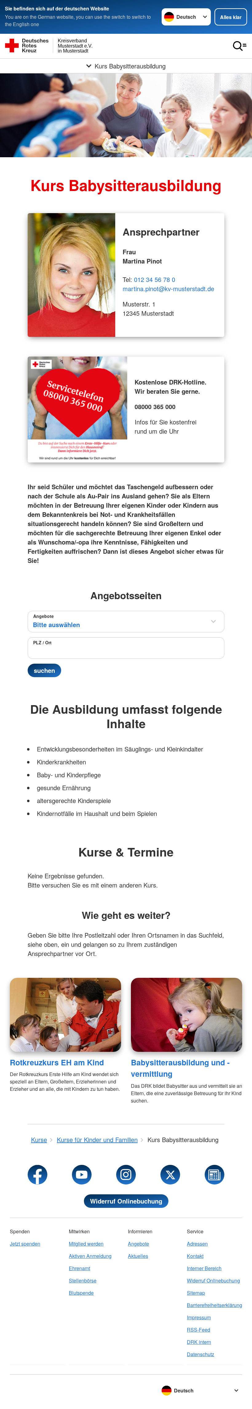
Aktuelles (138, 1255)
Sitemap (196, 1292)
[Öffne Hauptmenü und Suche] (239, 46)
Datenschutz (200, 1354)
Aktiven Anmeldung (90, 1255)
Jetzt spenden (25, 1243)
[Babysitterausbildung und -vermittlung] (186, 1015)
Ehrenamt (79, 1268)
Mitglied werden (86, 1243)
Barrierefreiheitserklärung (214, 1305)
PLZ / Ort (42, 642)
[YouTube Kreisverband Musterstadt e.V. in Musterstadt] (82, 1175)
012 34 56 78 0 (154, 279)
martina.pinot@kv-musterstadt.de (168, 288)
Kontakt (195, 1255)
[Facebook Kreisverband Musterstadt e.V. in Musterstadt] (37, 1175)
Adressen (197, 1243)
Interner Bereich (204, 1268)
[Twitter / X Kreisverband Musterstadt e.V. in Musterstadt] (170, 1175)
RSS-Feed (198, 1329)
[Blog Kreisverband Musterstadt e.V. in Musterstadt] (214, 1175)
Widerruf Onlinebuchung (126, 1200)
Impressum (199, 1317)
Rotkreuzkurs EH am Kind (57, 1062)
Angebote (43, 616)
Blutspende (81, 1292)
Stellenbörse (82, 1280)
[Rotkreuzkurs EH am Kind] (65, 1015)
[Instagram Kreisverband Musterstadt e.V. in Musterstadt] (126, 1175)
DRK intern (199, 1341)
